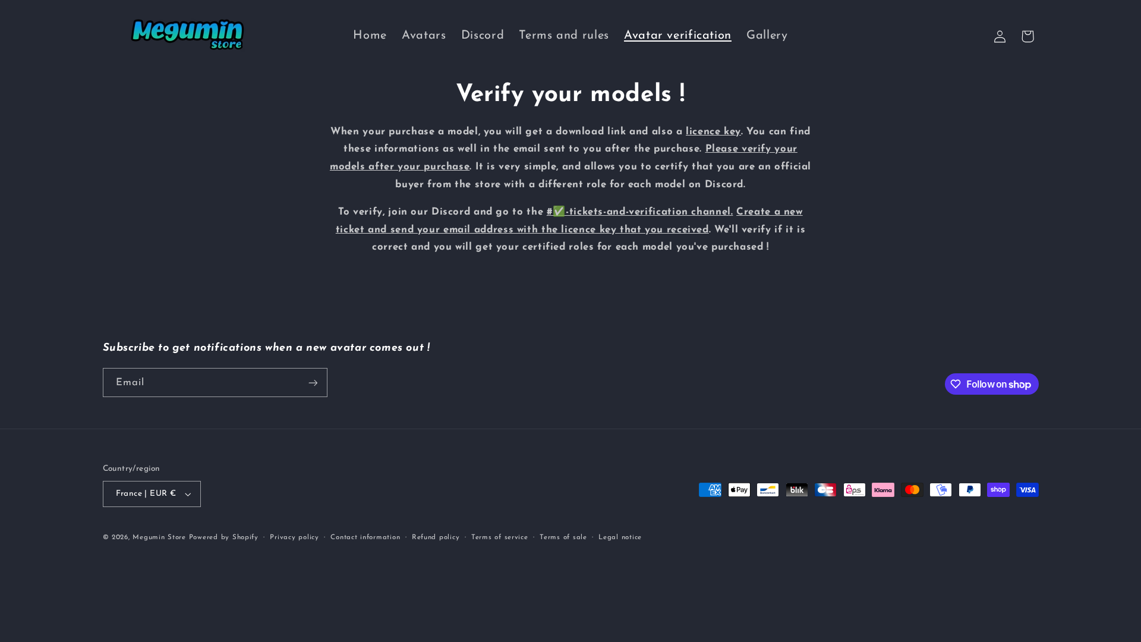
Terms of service (499, 537)
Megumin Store (159, 537)
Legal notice (620, 537)
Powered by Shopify (224, 537)
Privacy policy (294, 537)
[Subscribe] (312, 382)
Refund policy (436, 537)
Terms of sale (563, 537)
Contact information (365, 537)
